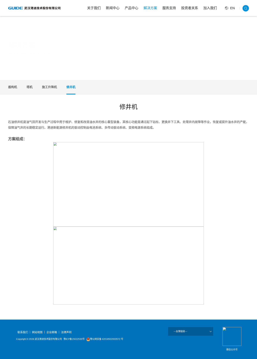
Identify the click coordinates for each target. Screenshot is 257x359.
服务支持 (169, 8)
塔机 (30, 87)
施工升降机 (49, 87)
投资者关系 (189, 8)
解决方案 (150, 8)
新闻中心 (112, 8)
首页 (24, 53)
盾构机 (12, 87)
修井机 (47, 53)
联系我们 (22, 332)
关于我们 (94, 8)
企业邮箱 (51, 332)
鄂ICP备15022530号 (74, 339)
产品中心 (131, 8)
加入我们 (210, 8)
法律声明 (66, 332)
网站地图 (37, 332)
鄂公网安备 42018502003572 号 (106, 339)
